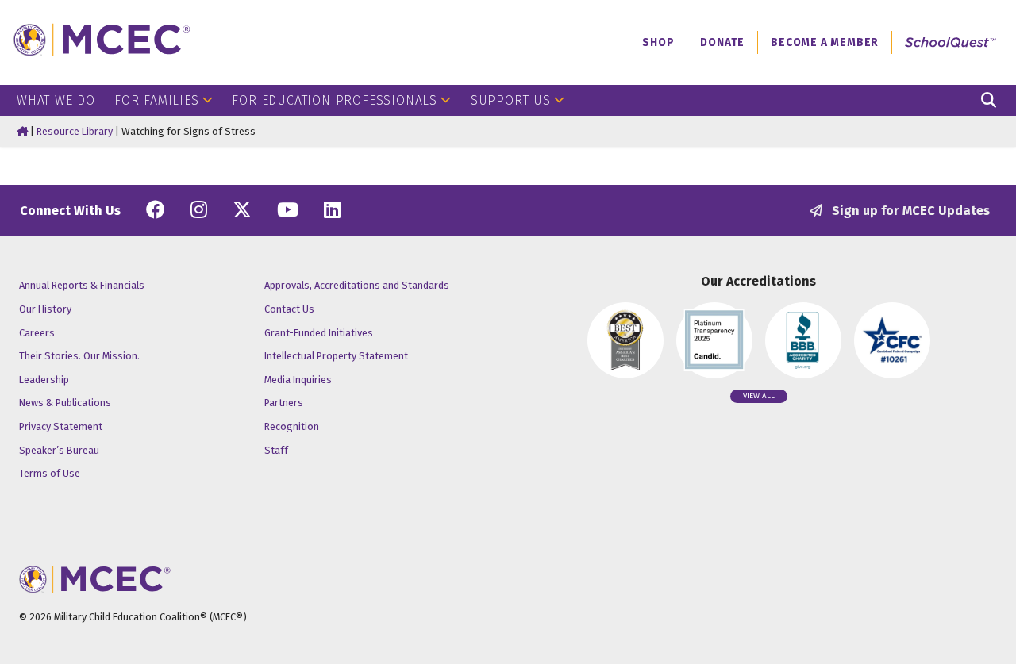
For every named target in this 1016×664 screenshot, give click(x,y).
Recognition (291, 426)
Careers (37, 333)
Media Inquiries (298, 380)
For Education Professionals (334, 100)
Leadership (44, 380)
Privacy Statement (60, 426)
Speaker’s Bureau (59, 450)
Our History (45, 309)
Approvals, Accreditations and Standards (356, 285)
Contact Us (289, 309)
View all (759, 396)
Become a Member (825, 42)
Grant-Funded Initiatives (318, 333)
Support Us (511, 100)
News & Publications (65, 403)
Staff (276, 450)
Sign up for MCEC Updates (909, 210)
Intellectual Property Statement (336, 356)
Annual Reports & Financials (81, 285)
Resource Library (75, 131)
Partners (283, 403)
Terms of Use (49, 473)
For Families (156, 100)
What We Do (56, 100)
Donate (722, 42)
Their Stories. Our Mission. (79, 356)
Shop (658, 42)
